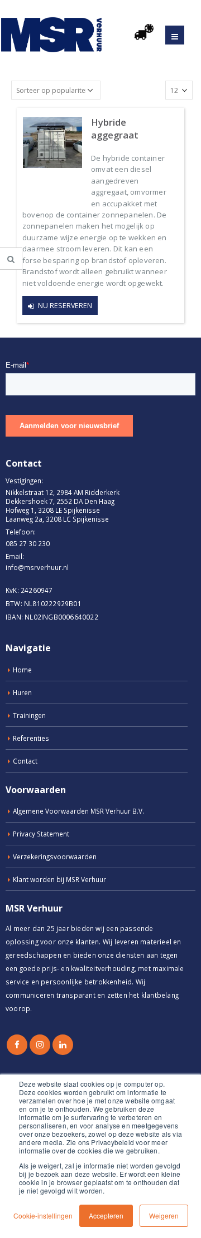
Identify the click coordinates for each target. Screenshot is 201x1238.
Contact (25, 760)
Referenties (31, 738)
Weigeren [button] (164, 1215)
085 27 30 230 (28, 543)
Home (22, 669)
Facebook (17, 1044)
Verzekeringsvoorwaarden (55, 856)
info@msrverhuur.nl (37, 567)
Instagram (40, 1044)
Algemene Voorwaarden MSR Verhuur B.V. (78, 810)
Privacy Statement (41, 833)
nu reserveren (65, 305)
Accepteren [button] (106, 1215)
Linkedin (62, 1044)
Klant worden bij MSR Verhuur (59, 879)
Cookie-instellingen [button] (43, 1215)
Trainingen (29, 715)
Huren (22, 692)
